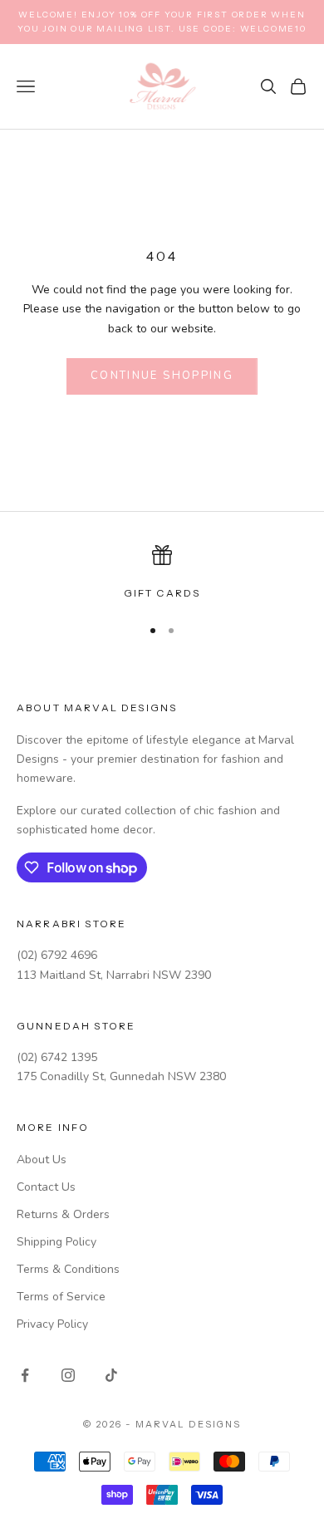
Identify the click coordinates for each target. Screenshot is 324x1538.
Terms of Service (61, 1297)
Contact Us (46, 1187)
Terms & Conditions (68, 1269)
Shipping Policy (56, 1242)
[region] (162, 573)
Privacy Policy (52, 1324)
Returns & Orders (63, 1214)
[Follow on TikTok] (111, 1375)
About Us (41, 1159)
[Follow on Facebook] (25, 1375)
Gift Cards (162, 593)
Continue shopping (162, 375)
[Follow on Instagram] (68, 1375)
